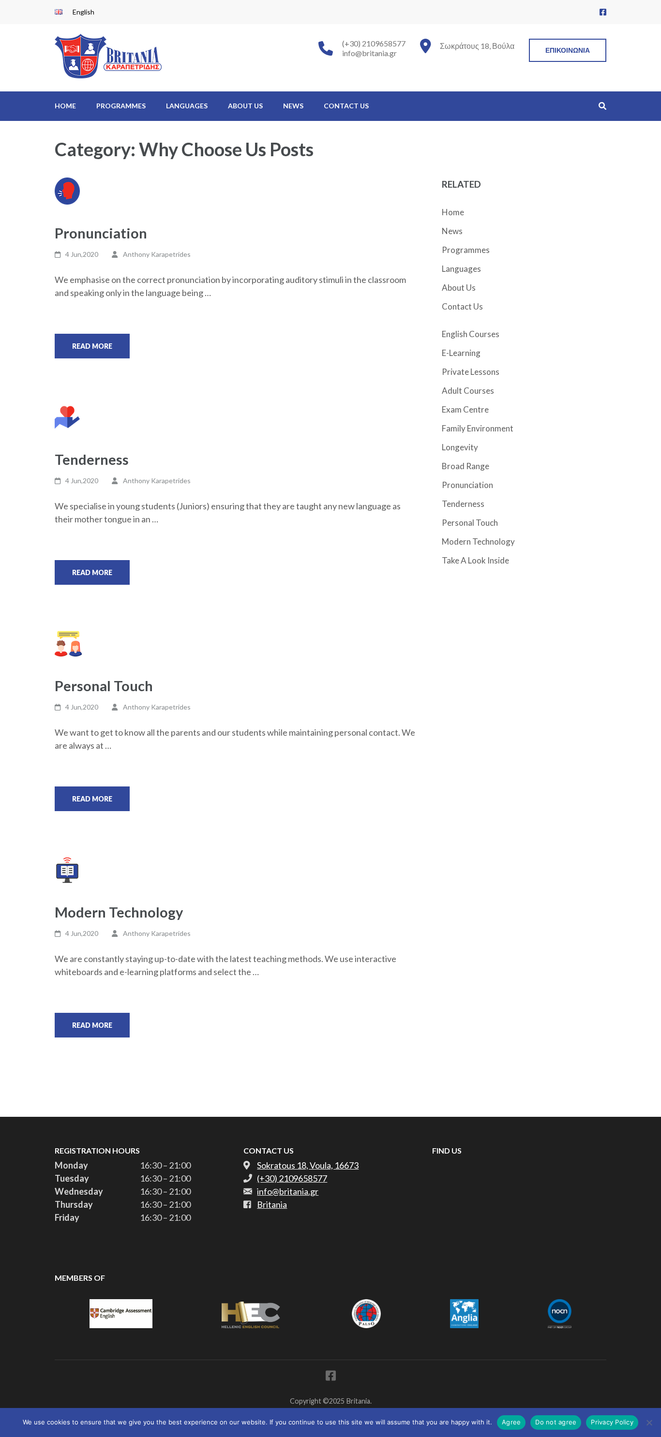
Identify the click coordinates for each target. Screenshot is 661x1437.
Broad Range (465, 466)
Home (65, 106)
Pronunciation (101, 232)
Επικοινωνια (567, 50)
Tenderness (92, 459)
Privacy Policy (612, 1422)
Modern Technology (119, 912)
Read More (92, 346)
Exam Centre (465, 409)
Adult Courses (468, 390)
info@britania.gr (369, 53)
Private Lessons (470, 372)
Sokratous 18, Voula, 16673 (308, 1165)
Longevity (460, 447)
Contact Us (346, 106)
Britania (272, 1204)
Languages (187, 106)
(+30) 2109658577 (374, 43)
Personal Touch (104, 685)
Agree (511, 1422)
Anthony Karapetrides (157, 254)
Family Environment (477, 428)
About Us (245, 106)
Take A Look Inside (475, 560)
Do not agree (555, 1422)
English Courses (470, 334)
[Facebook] (603, 11)
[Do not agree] (649, 1422)
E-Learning (461, 353)
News (293, 106)
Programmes (121, 106)
